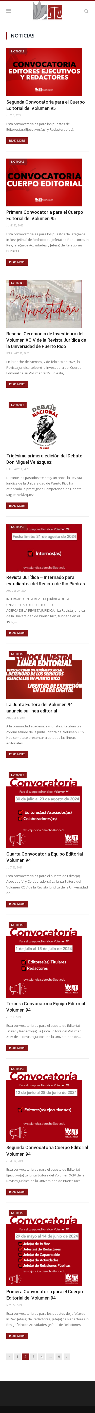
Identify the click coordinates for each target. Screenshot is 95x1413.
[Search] (86, 11)
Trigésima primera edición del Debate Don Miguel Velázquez (44, 459)
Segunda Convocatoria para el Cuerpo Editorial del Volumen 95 (45, 105)
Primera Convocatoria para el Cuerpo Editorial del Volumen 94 (44, 1295)
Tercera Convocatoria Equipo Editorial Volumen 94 (45, 1007)
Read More (17, 140)
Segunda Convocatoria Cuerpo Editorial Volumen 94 (47, 1150)
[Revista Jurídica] (47, 10)
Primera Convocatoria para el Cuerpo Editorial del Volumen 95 (44, 215)
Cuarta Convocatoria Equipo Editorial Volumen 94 (44, 857)
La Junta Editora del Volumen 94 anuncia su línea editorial (39, 707)
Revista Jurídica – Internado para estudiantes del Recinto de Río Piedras (45, 580)
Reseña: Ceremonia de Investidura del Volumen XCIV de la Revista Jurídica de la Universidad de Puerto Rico (46, 340)
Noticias (17, 51)
